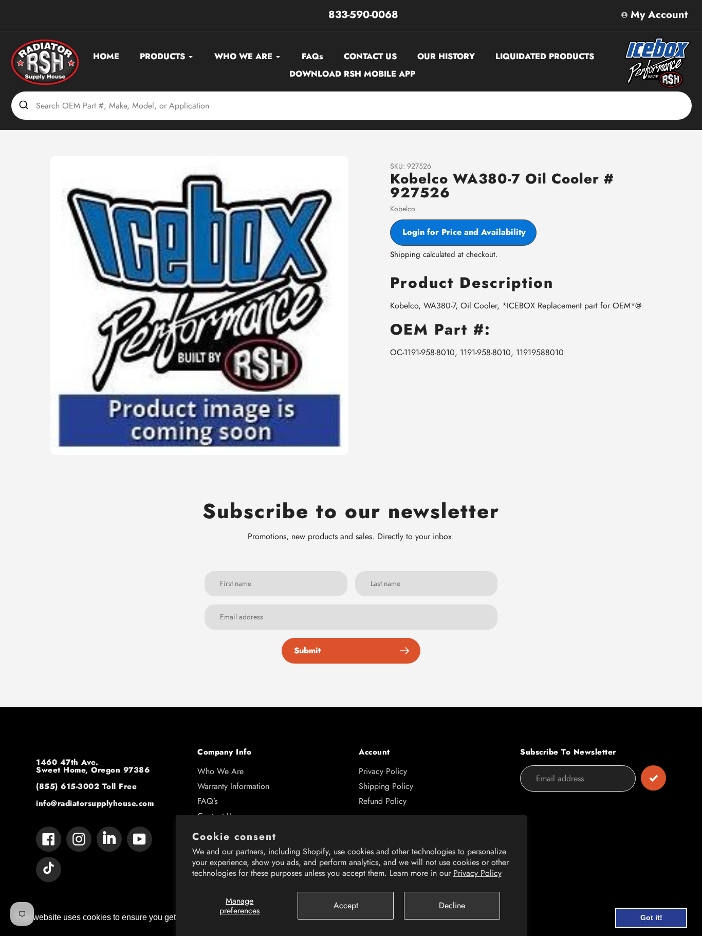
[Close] (582, 338)
